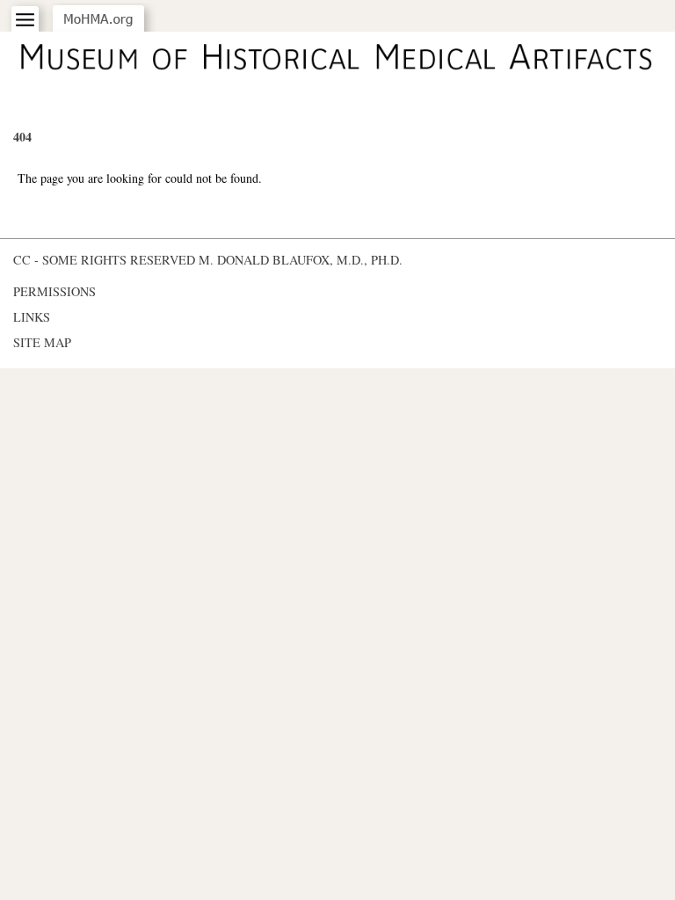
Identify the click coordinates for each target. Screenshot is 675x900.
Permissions (54, 291)
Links (31, 316)
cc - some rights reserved (104, 259)
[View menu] (25, 19)
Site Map (42, 342)
